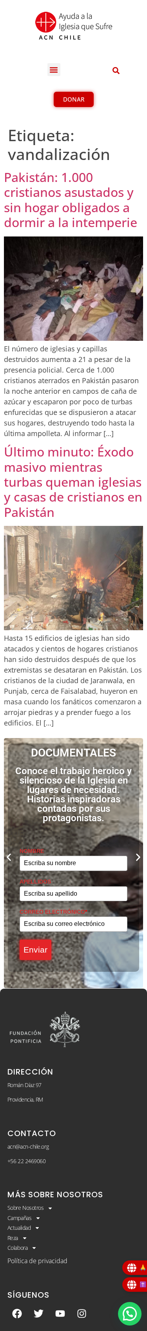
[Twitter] (39, 1314)
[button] (53, 69)
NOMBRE (32, 851)
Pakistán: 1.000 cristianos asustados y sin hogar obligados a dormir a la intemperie (70, 200)
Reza (12, 1238)
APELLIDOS (35, 881)
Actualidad (19, 1227)
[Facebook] (17, 1314)
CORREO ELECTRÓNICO (53, 912)
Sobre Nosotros (25, 1207)
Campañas (19, 1218)
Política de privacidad (37, 1260)
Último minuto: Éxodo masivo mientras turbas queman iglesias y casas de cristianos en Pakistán (73, 481)
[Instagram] (82, 1314)
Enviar (35, 949)
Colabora (17, 1247)
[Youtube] (60, 1314)
